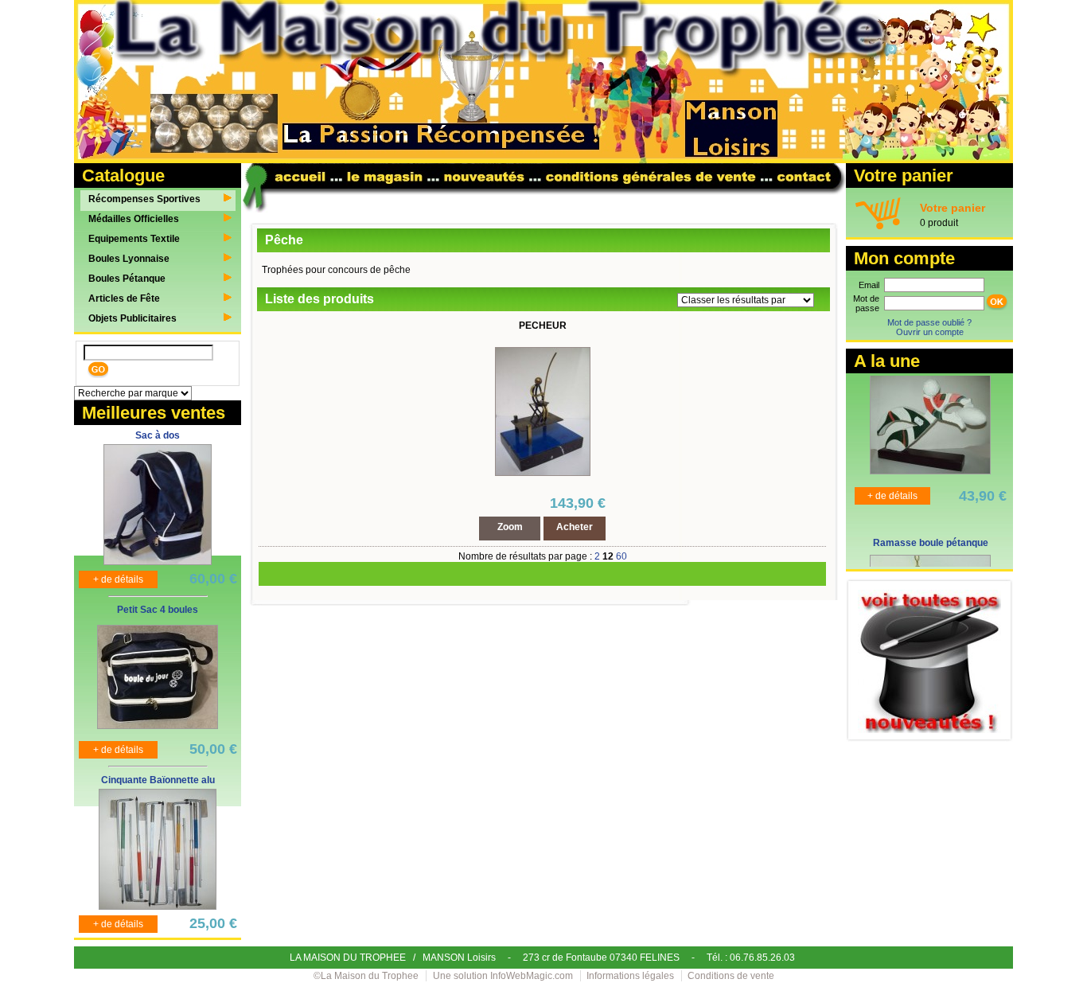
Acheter (574, 526)
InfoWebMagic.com (531, 975)
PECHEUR (543, 325)
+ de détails (118, 579)
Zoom (510, 526)
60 (621, 556)
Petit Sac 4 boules (157, 609)
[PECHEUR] (542, 472)
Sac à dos (157, 435)
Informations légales (630, 975)
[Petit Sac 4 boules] (157, 725)
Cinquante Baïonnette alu (158, 780)
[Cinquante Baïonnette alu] (157, 906)
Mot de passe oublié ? (929, 322)
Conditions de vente (731, 975)
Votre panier (952, 207)
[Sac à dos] (157, 562)
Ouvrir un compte (930, 332)
